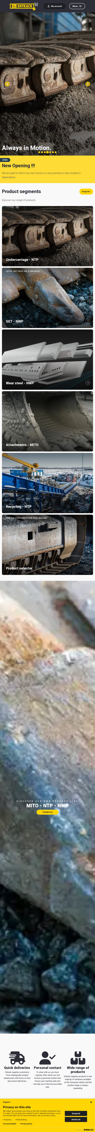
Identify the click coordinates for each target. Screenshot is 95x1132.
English (6, 1102)
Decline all (76, 1119)
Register (86, 191)
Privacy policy (26, 1124)
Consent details (9, 1124)
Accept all (76, 1113)
